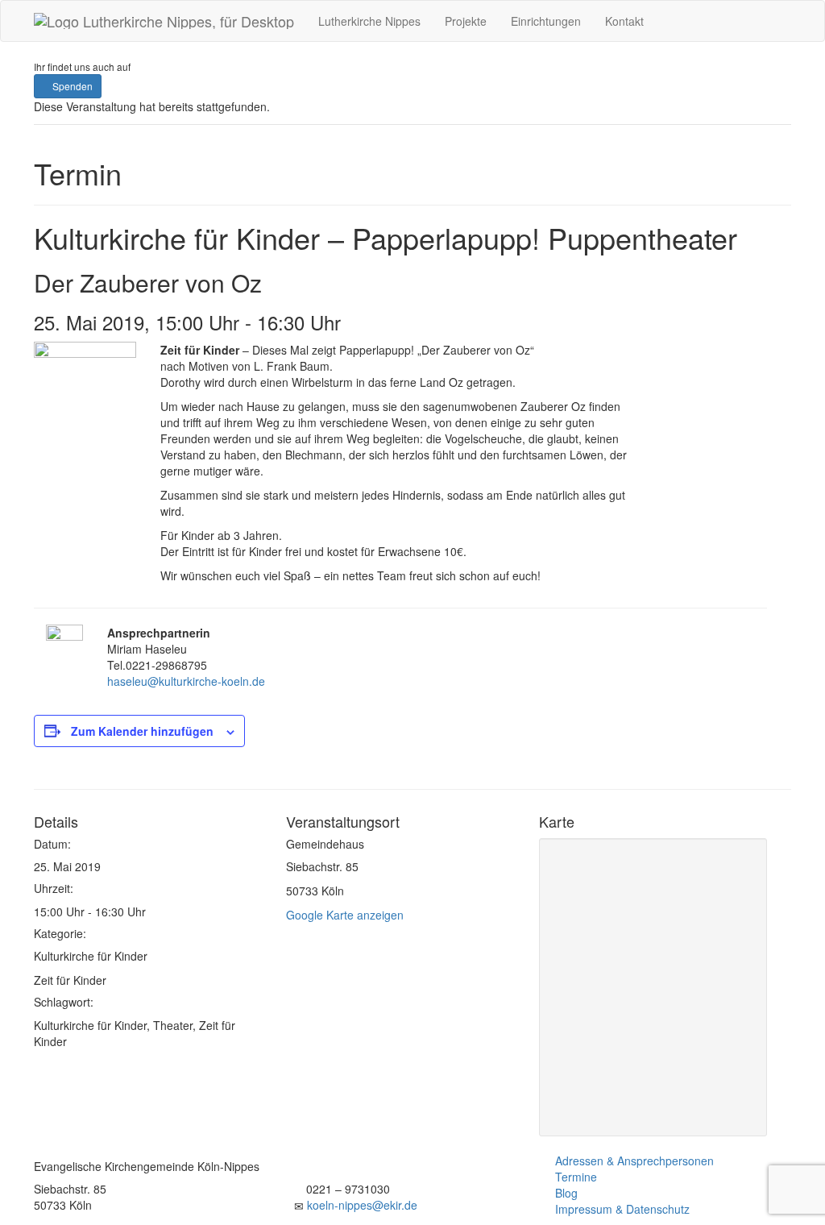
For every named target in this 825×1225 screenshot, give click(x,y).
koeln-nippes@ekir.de (362, 1205)
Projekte (466, 21)
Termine (576, 1177)
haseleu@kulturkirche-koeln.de (186, 681)
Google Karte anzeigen (345, 915)
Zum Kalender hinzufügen (142, 731)
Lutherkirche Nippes (369, 21)
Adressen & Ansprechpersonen (634, 1160)
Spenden (71, 86)
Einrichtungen (546, 21)
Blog (566, 1193)
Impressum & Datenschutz (622, 1209)
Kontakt (624, 21)
